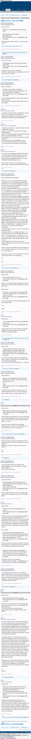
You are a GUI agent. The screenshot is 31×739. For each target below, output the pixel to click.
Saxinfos (24, 9)
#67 (2, 265)
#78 (2, 615)
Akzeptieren (3, 738)
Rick (9, 170)
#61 (2, 50)
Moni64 (2, 125)
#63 (2, 107)
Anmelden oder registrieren (6, 0)
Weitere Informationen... (10, 738)
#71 (2, 397)
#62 (2, 77)
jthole (2, 151)
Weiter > (21, 20)
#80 (2, 715)
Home (3, 9)
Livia (3, 677)
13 (18, 20)
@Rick (24, 202)
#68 (2, 312)
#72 (2, 432)
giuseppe (4, 170)
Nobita (28, 729)
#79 (2, 675)
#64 (2, 122)
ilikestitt (4, 368)
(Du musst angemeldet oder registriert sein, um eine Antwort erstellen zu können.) (15, 722)
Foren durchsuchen (5, 11)
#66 (2, 168)
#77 (2, 584)
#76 (2, 566)
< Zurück (2, 20)
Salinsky (16, 338)
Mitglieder (19, 9)
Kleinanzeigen (15, 11)
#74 (2, 473)
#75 (2, 500)
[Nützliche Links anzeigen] (29, 15)
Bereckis (4, 717)
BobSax (2, 110)
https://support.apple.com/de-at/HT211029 (12, 46)
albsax (2, 619)
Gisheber (4, 586)
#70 (2, 366)
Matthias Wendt (5, 268)
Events (13, 9)
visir (2, 316)
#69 (2, 336)
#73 (2, 456)
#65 (2, 147)
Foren (8, 9)
